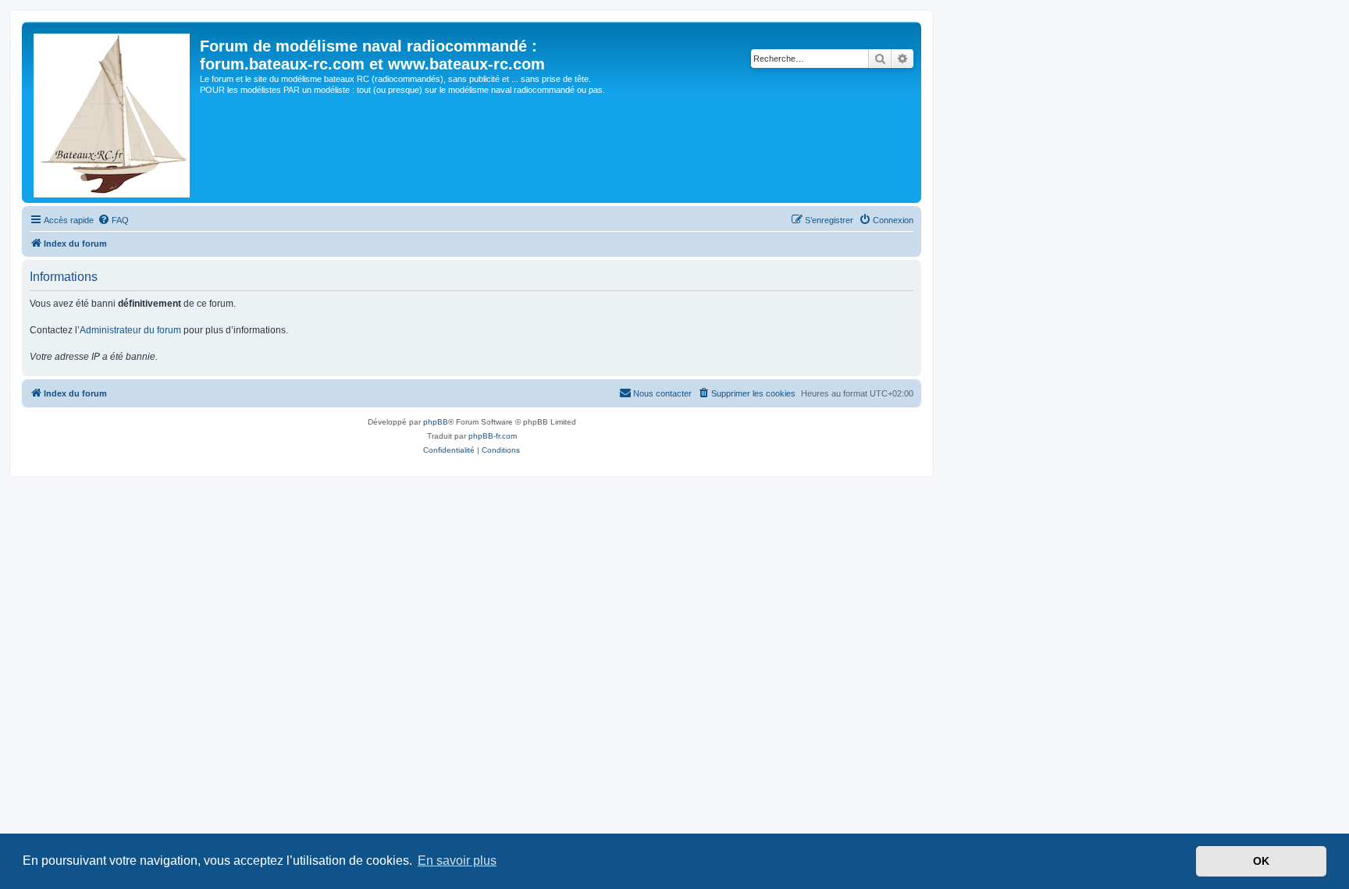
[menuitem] (113, 220)
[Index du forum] (113, 112)
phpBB (435, 422)
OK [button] (1261, 861)
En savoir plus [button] (457, 860)
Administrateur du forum (130, 330)
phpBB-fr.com (492, 436)
